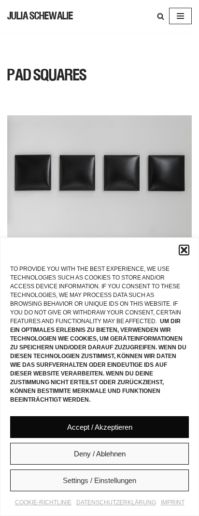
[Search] (160, 16)
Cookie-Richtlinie (43, 502)
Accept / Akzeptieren (99, 427)
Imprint (173, 502)
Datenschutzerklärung (116, 502)
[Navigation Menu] (180, 16)
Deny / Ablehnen (100, 454)
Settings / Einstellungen (99, 480)
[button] (184, 250)
